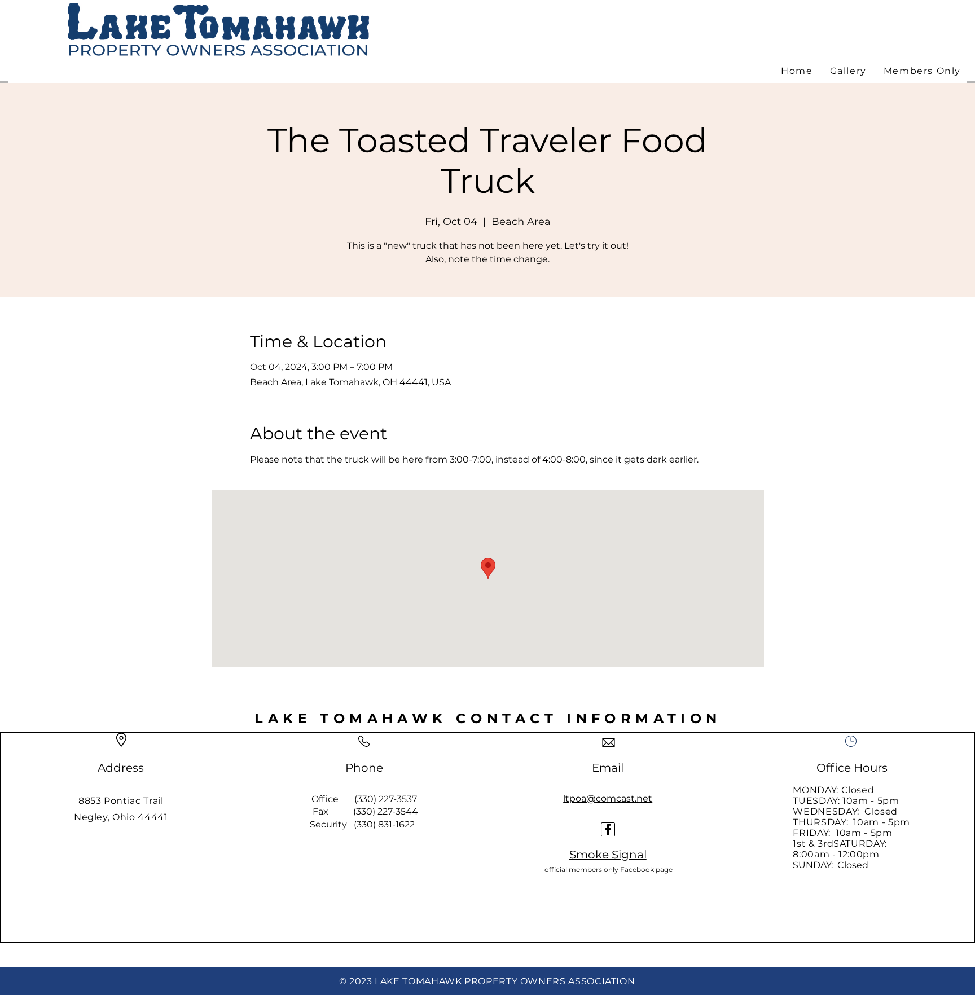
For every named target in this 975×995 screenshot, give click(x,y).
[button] (922, 71)
